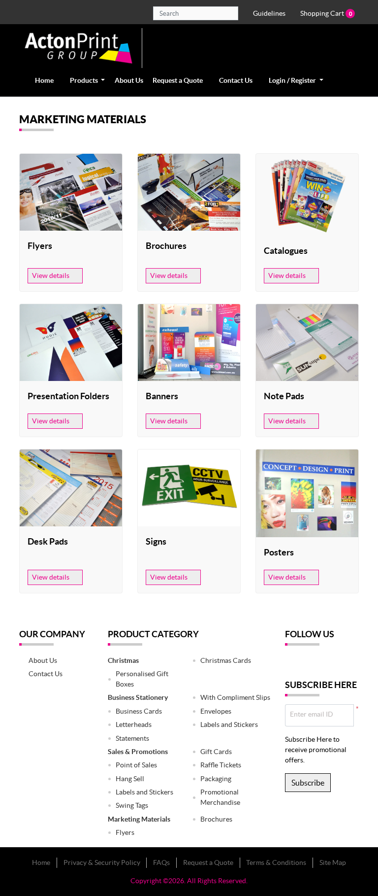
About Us (43, 660)
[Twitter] (309, 662)
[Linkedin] (340, 662)
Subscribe (307, 782)
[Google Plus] (324, 662)
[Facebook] (293, 662)
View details (51, 275)
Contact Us (46, 674)
